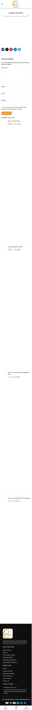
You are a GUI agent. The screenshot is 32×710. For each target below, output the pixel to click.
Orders (5, 668)
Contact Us (6, 681)
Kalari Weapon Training (9, 660)
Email (3, 93)
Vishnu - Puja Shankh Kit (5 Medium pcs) (18, 373)
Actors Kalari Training (9, 655)
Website (3, 100)
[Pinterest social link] (11, 49)
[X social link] (7, 49)
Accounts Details (7, 671)
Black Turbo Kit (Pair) (14, 121)
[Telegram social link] (19, 49)
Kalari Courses (7, 650)
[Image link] (8, 633)
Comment (4, 67)
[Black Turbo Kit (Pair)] (4, 181)
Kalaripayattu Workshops (10, 662)
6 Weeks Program (8, 657)
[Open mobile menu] (2, 4)
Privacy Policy (7, 678)
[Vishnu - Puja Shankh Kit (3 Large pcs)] (4, 558)
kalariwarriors (10, 16)
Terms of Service (8, 676)
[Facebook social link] (3, 49)
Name (3, 86)
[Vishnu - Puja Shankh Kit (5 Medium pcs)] (4, 433)
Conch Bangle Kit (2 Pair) (15, 247)
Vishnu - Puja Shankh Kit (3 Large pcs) (19, 498)
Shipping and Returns (9, 673)
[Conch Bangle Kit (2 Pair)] (4, 307)
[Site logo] (16, 4)
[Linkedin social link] (15, 49)
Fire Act (5, 652)
